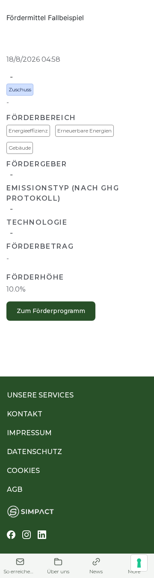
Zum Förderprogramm (51, 311)
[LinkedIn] (42, 534)
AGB (14, 489)
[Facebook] (11, 534)
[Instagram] (26, 534)
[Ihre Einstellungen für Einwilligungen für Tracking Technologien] (139, 563)
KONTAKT (24, 414)
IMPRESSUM (29, 433)
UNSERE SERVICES (40, 395)
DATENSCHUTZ (34, 452)
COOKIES (23, 471)
